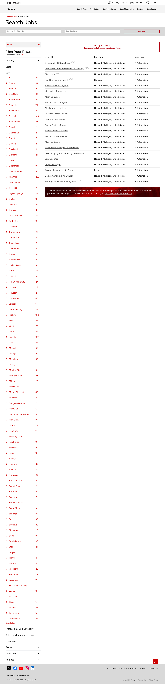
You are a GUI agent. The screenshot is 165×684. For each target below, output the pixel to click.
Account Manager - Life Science (60, 170)
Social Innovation (127, 9)
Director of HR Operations (57, 63)
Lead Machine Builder (55, 119)
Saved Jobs (151, 9)
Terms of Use (142, 680)
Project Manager (53, 164)
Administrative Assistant (56, 130)
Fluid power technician (55, 108)
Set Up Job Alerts (102, 46)
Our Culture (94, 9)
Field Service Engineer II (56, 80)
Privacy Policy (153, 680)
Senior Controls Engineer (57, 102)
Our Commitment (109, 9)
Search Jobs (82, 9)
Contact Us (153, 668)
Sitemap (143, 668)
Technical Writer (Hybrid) (56, 85)
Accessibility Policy (129, 680)
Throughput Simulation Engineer (60, 181)
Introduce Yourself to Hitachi (118, 193)
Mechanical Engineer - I (56, 91)
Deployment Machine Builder (59, 176)
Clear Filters (10, 623)
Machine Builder (52, 97)
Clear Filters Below (13, 55)
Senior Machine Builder (56, 136)
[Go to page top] (155, 661)
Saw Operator (51, 159)
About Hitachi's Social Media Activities (122, 668)
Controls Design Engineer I (57, 114)
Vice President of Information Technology (64, 68)
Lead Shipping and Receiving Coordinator (64, 153)
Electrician (50, 74)
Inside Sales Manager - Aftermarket (62, 147)
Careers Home (11, 16)
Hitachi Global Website (18, 675)
